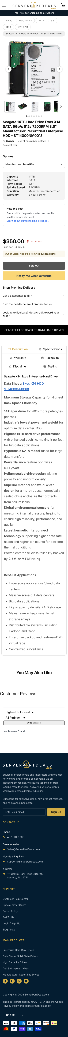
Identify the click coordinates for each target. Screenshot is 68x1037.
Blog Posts (9, 929)
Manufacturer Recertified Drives (21, 974)
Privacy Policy (11, 1005)
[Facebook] (5, 981)
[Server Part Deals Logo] (34, 5)
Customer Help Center (15, 898)
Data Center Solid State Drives (20, 956)
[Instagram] (19, 981)
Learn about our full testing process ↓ (27, 220)
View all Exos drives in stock (32, 141)
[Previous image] (9, 69)
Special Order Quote (14, 904)
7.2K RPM (23, 27)
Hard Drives (25, 20)
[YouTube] (26, 981)
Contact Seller (10, 145)
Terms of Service (34, 1005)
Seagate (10, 141)
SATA (41, 20)
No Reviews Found (14, 731)
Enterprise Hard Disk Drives (18, 950)
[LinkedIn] (12, 981)
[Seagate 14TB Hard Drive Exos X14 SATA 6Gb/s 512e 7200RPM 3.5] (10, 106)
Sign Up (56, 812)
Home (9, 20)
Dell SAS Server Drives (16, 968)
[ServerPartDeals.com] (29, 764)
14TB (8, 27)
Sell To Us (8, 917)
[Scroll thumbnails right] (60, 106)
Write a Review (34, 723)
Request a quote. (46, 253)
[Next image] (59, 69)
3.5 (52, 20)
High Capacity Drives (15, 962)
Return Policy (10, 911)
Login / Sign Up (11, 923)
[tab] (18, 349)
